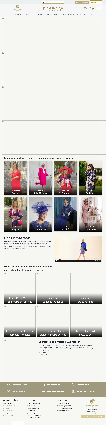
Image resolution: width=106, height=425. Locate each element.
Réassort (59, 413)
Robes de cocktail (7, 403)
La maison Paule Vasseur (63, 410)
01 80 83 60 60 (95, 2)
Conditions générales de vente (35, 417)
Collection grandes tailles (33, 403)
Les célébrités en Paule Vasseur (35, 415)
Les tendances (31, 410)
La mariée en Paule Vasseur (64, 405)
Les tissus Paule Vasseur (33, 412)
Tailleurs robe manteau (9, 405)
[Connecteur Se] (86, 8)
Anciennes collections (32, 413)
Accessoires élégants (8, 415)
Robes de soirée (7, 412)
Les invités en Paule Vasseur (64, 407)
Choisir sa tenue (31, 405)
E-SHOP (90, 14)
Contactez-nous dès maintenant (93, 416)
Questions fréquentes (62, 412)
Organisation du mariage (63, 403)
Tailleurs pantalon (7, 408)
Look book (30, 407)
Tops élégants (6, 413)
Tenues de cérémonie (8, 407)
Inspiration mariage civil (33, 408)
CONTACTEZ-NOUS (82, 2)
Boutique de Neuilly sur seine (64, 408)
